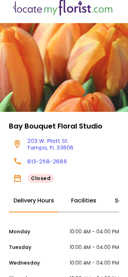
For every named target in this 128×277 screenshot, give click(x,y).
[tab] (34, 201)
